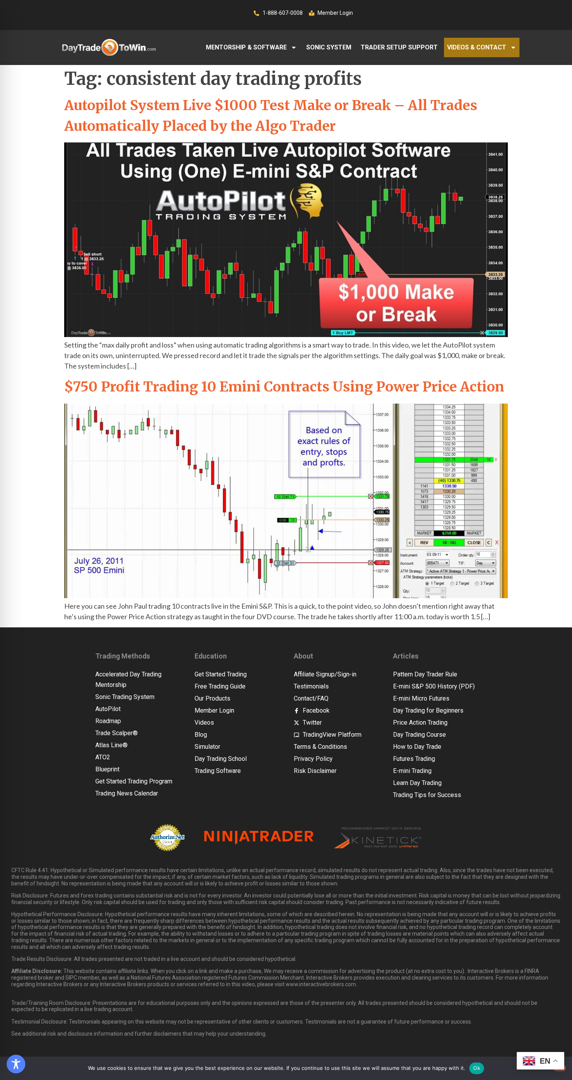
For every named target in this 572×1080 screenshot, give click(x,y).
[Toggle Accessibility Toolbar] (16, 1064)
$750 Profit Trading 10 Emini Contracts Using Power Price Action (284, 386)
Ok (476, 1068)
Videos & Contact (476, 47)
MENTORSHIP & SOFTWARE (246, 47)
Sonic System (328, 47)
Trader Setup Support (399, 47)
